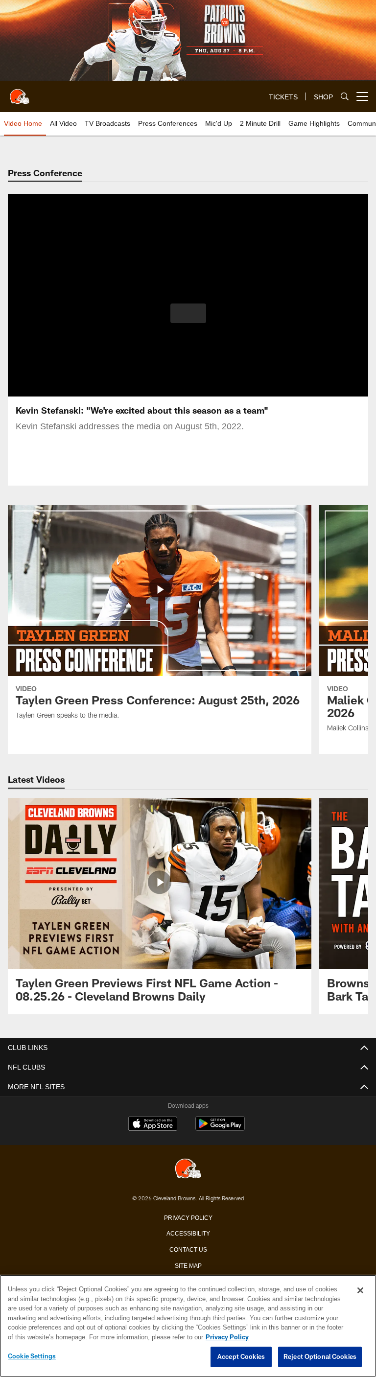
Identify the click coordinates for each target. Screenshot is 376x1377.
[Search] (345, 96)
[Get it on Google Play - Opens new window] (220, 1129)
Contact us (188, 1248)
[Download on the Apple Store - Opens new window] (153, 1125)
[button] (188, 313)
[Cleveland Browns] (188, 1169)
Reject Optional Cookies (319, 1357)
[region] (188, 1326)
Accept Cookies (241, 1357)
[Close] (360, 1291)
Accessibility (188, 1232)
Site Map (188, 1264)
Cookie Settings (32, 1356)
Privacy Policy (188, 1217)
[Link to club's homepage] (19, 92)
